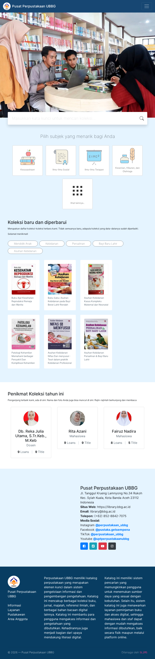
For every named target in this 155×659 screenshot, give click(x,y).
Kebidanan (52, 243)
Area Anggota (18, 619)
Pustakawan (16, 614)
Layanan (14, 610)
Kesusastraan (27, 169)
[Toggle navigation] (146, 6)
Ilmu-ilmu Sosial (61, 169)
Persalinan (78, 243)
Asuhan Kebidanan (25, 251)
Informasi (14, 605)
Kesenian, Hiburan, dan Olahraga (127, 169)
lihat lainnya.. (77, 203)
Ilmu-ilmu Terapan (94, 169)
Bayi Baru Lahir (108, 243)
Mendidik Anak (23, 243)
